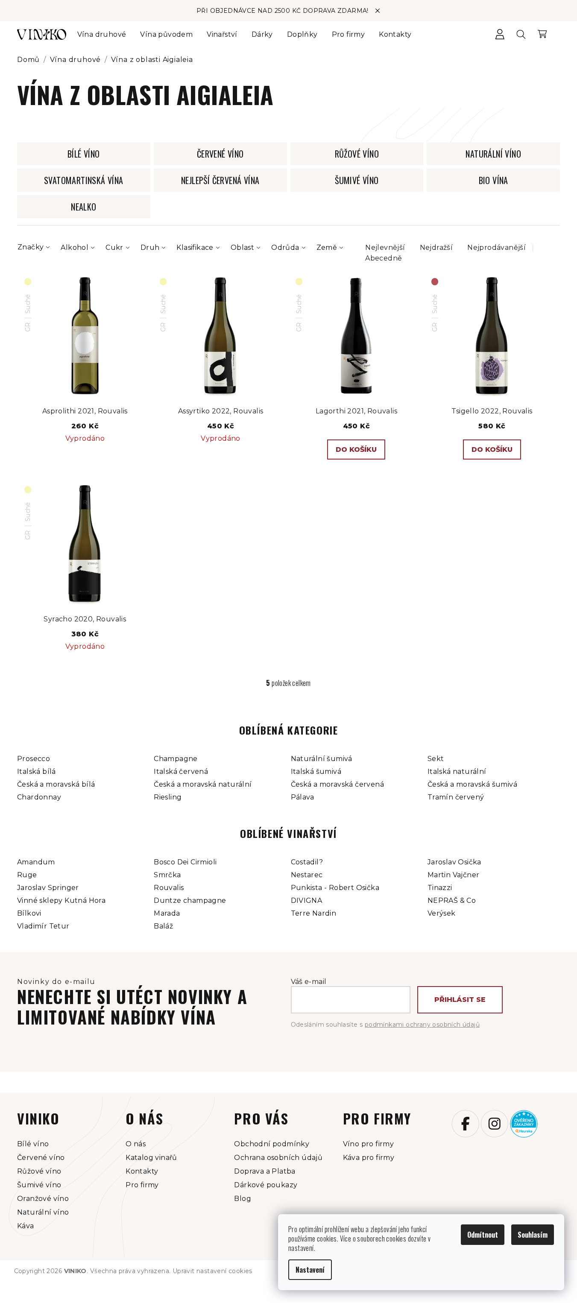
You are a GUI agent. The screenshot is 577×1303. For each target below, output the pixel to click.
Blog (242, 1199)
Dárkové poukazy (265, 1185)
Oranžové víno (43, 1199)
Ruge (27, 875)
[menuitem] (101, 34)
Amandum (36, 862)
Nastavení (310, 1270)
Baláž (163, 926)
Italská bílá (36, 771)
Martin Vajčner (454, 875)
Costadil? (307, 862)
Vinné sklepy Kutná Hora (61, 900)
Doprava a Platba (264, 1171)
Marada (167, 913)
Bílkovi (29, 913)
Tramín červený (456, 797)
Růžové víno (39, 1171)
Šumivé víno (39, 1185)
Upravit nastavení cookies (212, 1271)
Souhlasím (533, 1235)
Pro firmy (142, 1185)
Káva (25, 1226)
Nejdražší (436, 247)
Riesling (168, 797)
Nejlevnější (385, 247)
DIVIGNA (306, 900)
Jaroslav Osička (454, 862)
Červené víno (41, 1158)
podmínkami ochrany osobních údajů (422, 1024)
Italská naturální (457, 771)
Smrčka (167, 875)
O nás (136, 1144)
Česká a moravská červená (337, 784)
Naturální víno (43, 1212)
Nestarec (307, 875)
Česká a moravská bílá (56, 784)
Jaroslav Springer (48, 888)
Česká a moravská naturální (203, 784)
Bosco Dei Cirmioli (185, 862)
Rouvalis (169, 888)
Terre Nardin (314, 913)
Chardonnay (39, 797)
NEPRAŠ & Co (452, 900)
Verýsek (442, 913)
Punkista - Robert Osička (335, 888)
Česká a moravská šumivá (472, 784)
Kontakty (142, 1171)
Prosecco (33, 759)
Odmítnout (482, 1235)
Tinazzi (440, 888)
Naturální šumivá (321, 759)
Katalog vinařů (151, 1158)
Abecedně (383, 258)
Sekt (436, 759)
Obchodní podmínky (271, 1144)
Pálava (302, 797)
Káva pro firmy (369, 1158)
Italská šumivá (316, 771)
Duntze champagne (190, 900)
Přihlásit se (460, 1000)
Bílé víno (33, 1144)
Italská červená (181, 771)
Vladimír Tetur (43, 926)
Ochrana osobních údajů (278, 1158)
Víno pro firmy (368, 1144)
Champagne (176, 759)
